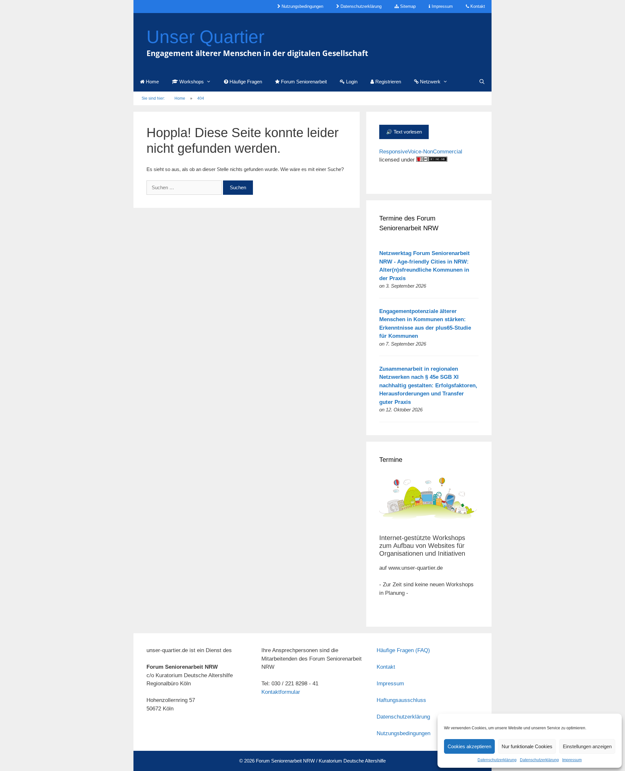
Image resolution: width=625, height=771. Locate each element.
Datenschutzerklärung (497, 760)
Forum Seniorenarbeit (303, 81)
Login (351, 81)
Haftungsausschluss (401, 700)
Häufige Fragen (245, 81)
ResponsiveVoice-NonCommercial (420, 152)
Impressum (572, 760)
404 (200, 98)
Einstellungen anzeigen (587, 746)
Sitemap (407, 6)
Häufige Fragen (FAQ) (403, 650)
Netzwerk (429, 81)
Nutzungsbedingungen (301, 6)
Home (152, 81)
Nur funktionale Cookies (527, 746)
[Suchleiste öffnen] (482, 82)
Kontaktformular (280, 692)
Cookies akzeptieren (469, 746)
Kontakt (477, 6)
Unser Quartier (205, 37)
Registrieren (387, 81)
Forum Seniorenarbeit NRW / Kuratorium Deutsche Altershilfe (321, 761)
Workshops (191, 81)
